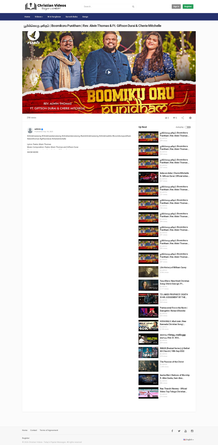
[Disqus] (81, 197)
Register (188, 6)
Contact (33, 430)
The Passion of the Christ (172, 362)
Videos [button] (38, 17)
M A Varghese (54, 17)
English (189, 440)
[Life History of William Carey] (148, 271)
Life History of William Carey (173, 267)
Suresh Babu (72, 17)
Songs (85, 17)
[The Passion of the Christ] (148, 366)
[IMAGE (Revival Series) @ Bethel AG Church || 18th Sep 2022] (148, 352)
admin (38, 129)
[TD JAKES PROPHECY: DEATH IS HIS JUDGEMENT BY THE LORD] (148, 298)
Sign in (176, 6)
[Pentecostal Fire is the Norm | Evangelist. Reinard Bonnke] (148, 312)
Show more (32, 152)
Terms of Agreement (49, 430)
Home (27, 17)
